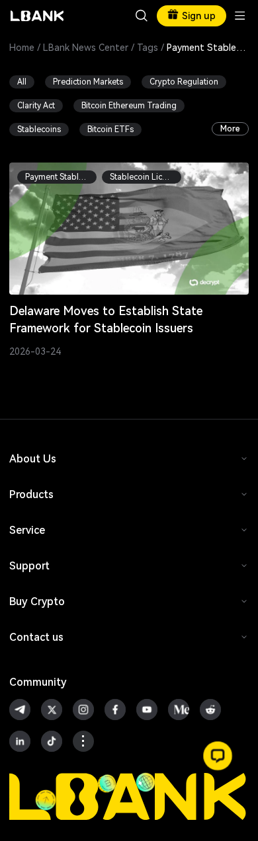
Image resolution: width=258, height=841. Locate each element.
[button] (217, 755)
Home (21, 47)
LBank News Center (85, 47)
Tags (147, 47)
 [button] (141, 16)
